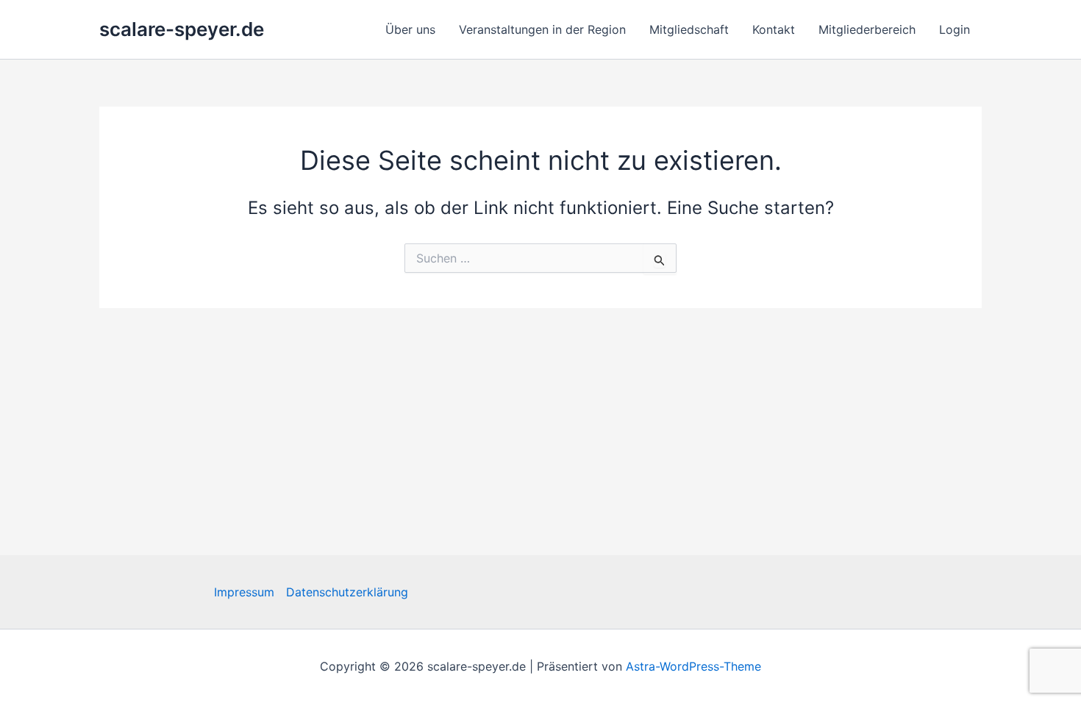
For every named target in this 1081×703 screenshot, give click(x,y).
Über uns (410, 29)
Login (954, 29)
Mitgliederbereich (867, 29)
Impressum (244, 592)
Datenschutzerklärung (347, 592)
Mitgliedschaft (689, 29)
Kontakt (773, 29)
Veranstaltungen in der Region (542, 29)
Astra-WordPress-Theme (693, 666)
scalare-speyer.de (181, 29)
